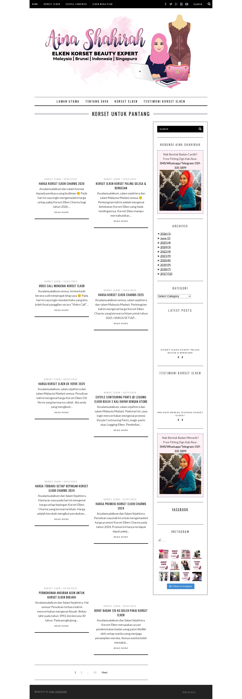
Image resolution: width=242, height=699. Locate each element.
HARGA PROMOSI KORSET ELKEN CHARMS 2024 (121, 506)
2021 (165, 256)
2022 (165, 251)
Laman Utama (68, 101)
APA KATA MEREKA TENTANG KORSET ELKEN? (180, 414)
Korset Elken (52, 4)
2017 (166, 273)
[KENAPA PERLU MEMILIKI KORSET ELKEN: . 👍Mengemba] (197, 554)
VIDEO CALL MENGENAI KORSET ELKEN (62, 286)
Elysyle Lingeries (76, 4)
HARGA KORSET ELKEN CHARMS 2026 (62, 183)
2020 (165, 260)
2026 (165, 234)
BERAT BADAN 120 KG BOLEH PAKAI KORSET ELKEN (121, 612)
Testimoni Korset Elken (164, 101)
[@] (167, 542)
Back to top (188, 692)
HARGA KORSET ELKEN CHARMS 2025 (121, 295)
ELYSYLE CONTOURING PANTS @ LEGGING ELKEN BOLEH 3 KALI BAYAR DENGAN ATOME (120, 399)
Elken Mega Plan (103, 4)
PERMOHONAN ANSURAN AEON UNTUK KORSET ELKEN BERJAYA (62, 595)
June (165, 238)
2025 (165, 242)
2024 (165, 247)
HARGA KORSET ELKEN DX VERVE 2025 (61, 384)
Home (35, 4)
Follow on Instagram (182, 586)
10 (94, 672)
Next (105, 672)
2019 (165, 265)
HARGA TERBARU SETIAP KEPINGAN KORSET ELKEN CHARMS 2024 (61, 488)
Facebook (180, 509)
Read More (61, 212)
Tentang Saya (97, 101)
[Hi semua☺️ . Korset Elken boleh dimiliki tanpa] (163, 554)
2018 (165, 269)
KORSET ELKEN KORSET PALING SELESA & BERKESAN (121, 185)
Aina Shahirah (58, 691)
